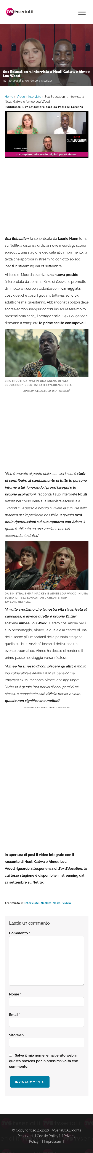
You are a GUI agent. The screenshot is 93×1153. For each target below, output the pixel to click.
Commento (19, 933)
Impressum (53, 1141)
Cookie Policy (47, 1136)
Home (9, 96)
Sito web (16, 1035)
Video (21, 96)
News (57, 903)
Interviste (34, 96)
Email (15, 1015)
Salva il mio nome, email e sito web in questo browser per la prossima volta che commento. (43, 1061)
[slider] (46, 154)
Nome (15, 994)
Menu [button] (82, 13)
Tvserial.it (20, 11)
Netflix (46, 903)
